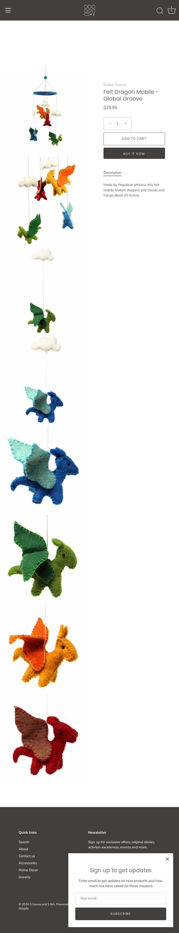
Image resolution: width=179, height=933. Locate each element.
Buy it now (134, 154)
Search (24, 842)
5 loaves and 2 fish (42, 904)
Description (112, 172)
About (23, 849)
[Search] (160, 11)
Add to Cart (134, 139)
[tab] (114, 172)
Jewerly (25, 877)
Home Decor (28, 870)
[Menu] (8, 10)
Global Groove (114, 84)
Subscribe (120, 914)
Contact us (27, 856)
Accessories (28, 863)
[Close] (167, 859)
